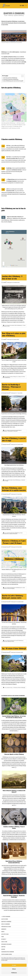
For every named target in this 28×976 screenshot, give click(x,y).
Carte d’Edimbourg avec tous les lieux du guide (13, 80)
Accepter (14, 965)
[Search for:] (25, 5)
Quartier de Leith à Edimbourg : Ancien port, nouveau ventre (13, 596)
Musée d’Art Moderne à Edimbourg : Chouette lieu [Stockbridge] (14, 896)
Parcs (2, 936)
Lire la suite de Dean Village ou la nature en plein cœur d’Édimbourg (14, 377)
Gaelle (4, 282)
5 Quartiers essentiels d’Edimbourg (10, 79)
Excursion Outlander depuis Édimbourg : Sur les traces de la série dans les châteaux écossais (14, 716)
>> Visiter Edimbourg (5, 916)
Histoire (3, 949)
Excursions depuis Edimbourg (7, 951)
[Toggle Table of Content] (21, 76)
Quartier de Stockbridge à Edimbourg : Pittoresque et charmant (11, 386)
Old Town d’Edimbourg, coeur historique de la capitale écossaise (14, 489)
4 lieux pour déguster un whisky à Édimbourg (14, 754)
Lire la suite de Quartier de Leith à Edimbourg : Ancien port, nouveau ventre (13, 641)
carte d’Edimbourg (5, 220)
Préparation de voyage (6, 926)
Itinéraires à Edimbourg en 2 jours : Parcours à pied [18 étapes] (14, 541)
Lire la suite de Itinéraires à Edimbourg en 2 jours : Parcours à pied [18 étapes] (14, 588)
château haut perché (14, 147)
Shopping (3, 946)
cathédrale (9, 149)
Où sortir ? (3, 939)
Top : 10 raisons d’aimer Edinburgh (14, 648)
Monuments (3, 929)
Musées (2, 931)
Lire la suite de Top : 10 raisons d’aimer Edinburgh (14, 687)
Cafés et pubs (4, 941)
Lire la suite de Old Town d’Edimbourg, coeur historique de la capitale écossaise (13, 533)
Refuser (14, 969)
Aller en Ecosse (4, 919)
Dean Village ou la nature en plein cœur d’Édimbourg (13, 334)
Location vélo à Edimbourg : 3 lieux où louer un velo (12, 277)
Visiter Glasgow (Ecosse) (6, 954)
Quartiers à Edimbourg (19, 15)
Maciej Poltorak (6, 393)
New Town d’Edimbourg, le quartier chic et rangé (14, 439)
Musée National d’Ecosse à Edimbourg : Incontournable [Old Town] (14, 861)
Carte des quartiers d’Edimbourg (10, 77)
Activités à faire (5, 934)
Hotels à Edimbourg (5, 924)
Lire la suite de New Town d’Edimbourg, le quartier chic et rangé (14, 480)
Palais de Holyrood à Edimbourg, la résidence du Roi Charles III (14, 791)
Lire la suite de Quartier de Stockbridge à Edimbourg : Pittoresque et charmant (12, 431)
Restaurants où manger (6, 944)
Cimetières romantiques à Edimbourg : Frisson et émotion (14, 827)
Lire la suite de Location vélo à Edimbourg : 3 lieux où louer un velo (14, 326)
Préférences (14, 972)
